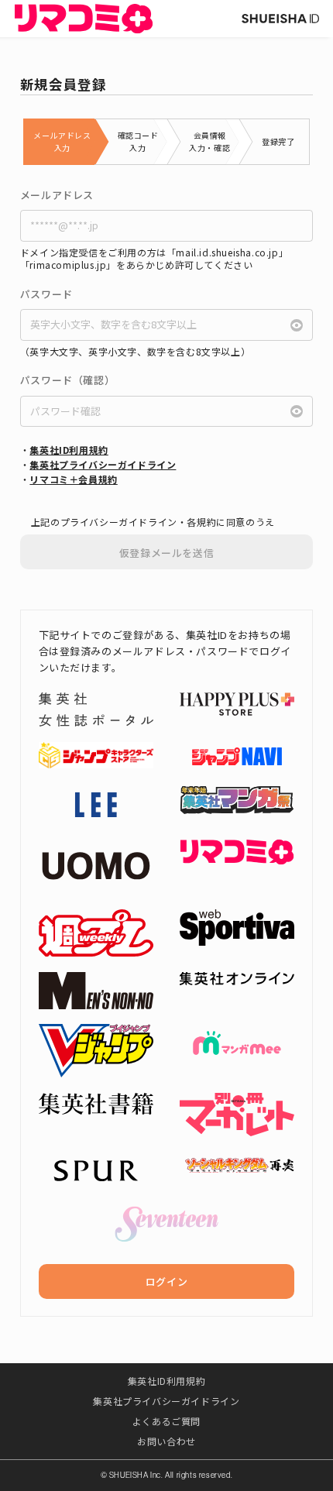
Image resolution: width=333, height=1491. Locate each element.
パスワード (46, 294)
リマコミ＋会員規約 (73, 479)
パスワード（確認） (67, 380)
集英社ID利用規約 (68, 449)
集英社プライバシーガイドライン (102, 464)
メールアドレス (57, 195)
